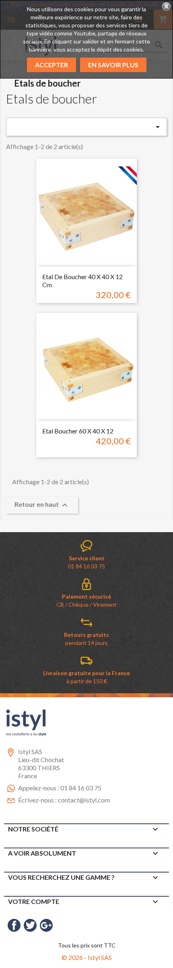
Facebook (14, 925)
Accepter (51, 64)
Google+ (46, 925)
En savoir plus (113, 64)
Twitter (30, 925)
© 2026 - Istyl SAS (87, 957)
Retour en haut (42, 505)
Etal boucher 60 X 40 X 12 (77, 431)
